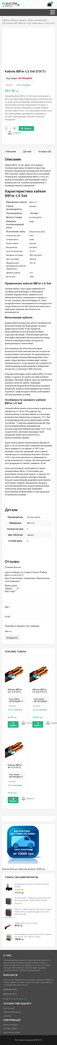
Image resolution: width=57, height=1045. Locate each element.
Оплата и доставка (11, 1032)
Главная (5, 20)
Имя (7, 607)
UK (6, 3)
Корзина (7, 1016)
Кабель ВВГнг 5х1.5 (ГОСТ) (15, 690)
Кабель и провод (18, 20)
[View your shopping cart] (49, 5)
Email (8, 616)
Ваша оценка (11, 585)
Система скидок (10, 1028)
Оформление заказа (12, 1012)
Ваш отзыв (10, 591)
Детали (27, 151)
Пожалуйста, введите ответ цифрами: (22, 626)
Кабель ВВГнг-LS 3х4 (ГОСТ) (39, 690)
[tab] (11, 151)
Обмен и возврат (10, 1025)
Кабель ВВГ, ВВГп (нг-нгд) (18, 23)
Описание (11, 151)
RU (3, 3)
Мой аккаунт (8, 1008)
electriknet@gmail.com (18, 999)
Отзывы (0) (44, 151)
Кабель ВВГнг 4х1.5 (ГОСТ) (15, 766)
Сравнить (17, 133)
